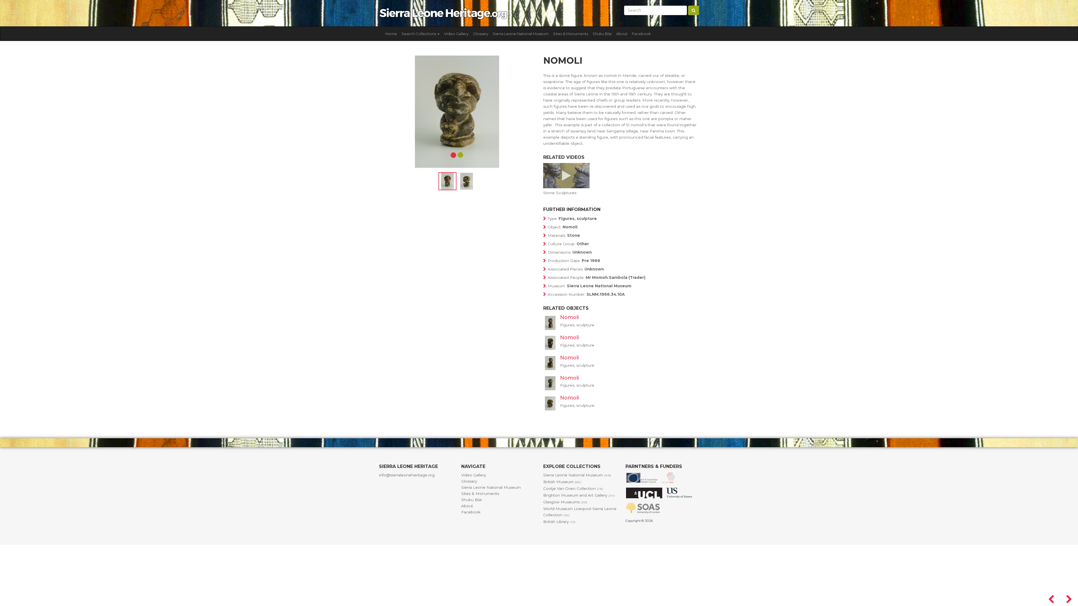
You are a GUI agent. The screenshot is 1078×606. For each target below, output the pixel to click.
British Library (559, 521)
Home (391, 33)
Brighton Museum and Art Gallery (579, 495)
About (621, 33)
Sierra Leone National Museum (521, 33)
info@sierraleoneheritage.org (407, 475)
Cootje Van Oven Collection (573, 488)
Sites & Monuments (570, 33)
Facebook (641, 33)
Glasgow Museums (565, 502)
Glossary (480, 33)
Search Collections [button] (419, 33)
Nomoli (569, 317)
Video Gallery (456, 33)
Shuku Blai (602, 33)
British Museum (562, 481)
